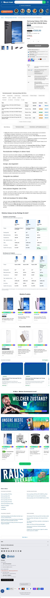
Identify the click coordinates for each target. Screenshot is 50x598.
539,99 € (46, 108)
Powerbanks (3, 509)
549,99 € (46, 112)
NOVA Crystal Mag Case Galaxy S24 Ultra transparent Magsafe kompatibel (40, 351)
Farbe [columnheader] (26, 102)
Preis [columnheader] (46, 102)
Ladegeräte (3, 507)
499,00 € (46, 105)
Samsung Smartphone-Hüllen (7, 503)
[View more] (25, 423)
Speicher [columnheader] (35, 102)
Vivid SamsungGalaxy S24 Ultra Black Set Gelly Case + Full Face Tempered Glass (8, 352)
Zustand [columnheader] (41, 102)
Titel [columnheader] (3, 102)
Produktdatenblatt (9, 451)
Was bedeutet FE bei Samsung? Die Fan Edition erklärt (38, 516)
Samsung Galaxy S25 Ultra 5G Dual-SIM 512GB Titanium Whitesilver (6, 455)
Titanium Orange (33, 95)
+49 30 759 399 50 (7, 563)
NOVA (35, 353)
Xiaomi (31, 455)
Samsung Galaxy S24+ (5, 497)
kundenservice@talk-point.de (7, 567)
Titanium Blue (9, 95)
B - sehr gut (17, 99)
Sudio (17, 455)
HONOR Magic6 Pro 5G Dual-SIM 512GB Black (36, 496)
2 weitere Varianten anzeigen (25, 121)
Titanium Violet (41, 95)
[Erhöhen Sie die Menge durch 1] (38, 41)
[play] (25, 404)
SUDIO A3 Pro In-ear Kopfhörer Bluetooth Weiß (20, 452)
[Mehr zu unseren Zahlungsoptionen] (39, 49)
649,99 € (46, 115)
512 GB (19, 97)
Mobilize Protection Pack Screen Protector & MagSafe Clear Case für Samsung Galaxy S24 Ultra (24, 351)
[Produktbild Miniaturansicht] (3, 48)
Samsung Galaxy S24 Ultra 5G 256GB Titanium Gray (8, 319)
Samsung (3, 321)
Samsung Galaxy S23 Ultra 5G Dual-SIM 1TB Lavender (40, 317)
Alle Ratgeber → (45, 360)
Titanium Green (25, 95)
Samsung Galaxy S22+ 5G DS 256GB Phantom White (38, 497)
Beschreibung (7, 127)
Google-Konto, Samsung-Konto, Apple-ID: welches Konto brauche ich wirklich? (37, 530)
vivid (3, 355)
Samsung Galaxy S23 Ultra (6, 499)
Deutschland (24, 584)
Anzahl (28, 38)
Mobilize (19, 355)
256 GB (14, 97)
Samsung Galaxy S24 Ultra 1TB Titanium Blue (24, 317)
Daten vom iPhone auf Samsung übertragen (36, 524)
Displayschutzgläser (5, 505)
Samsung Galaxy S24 (5, 496)
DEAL (4, 316)
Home (2, 17)
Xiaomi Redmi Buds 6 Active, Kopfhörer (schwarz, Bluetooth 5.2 (35, 452)
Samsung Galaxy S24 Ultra (11, 17)
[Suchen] (44, 2)
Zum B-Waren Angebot (25, 463)
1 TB (9, 97)
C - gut (22, 99)
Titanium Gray (17, 95)
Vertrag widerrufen (7, 579)
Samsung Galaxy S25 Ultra (6, 501)
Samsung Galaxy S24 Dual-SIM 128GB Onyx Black (37, 494)
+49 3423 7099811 (7, 575)
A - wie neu (10, 99)
